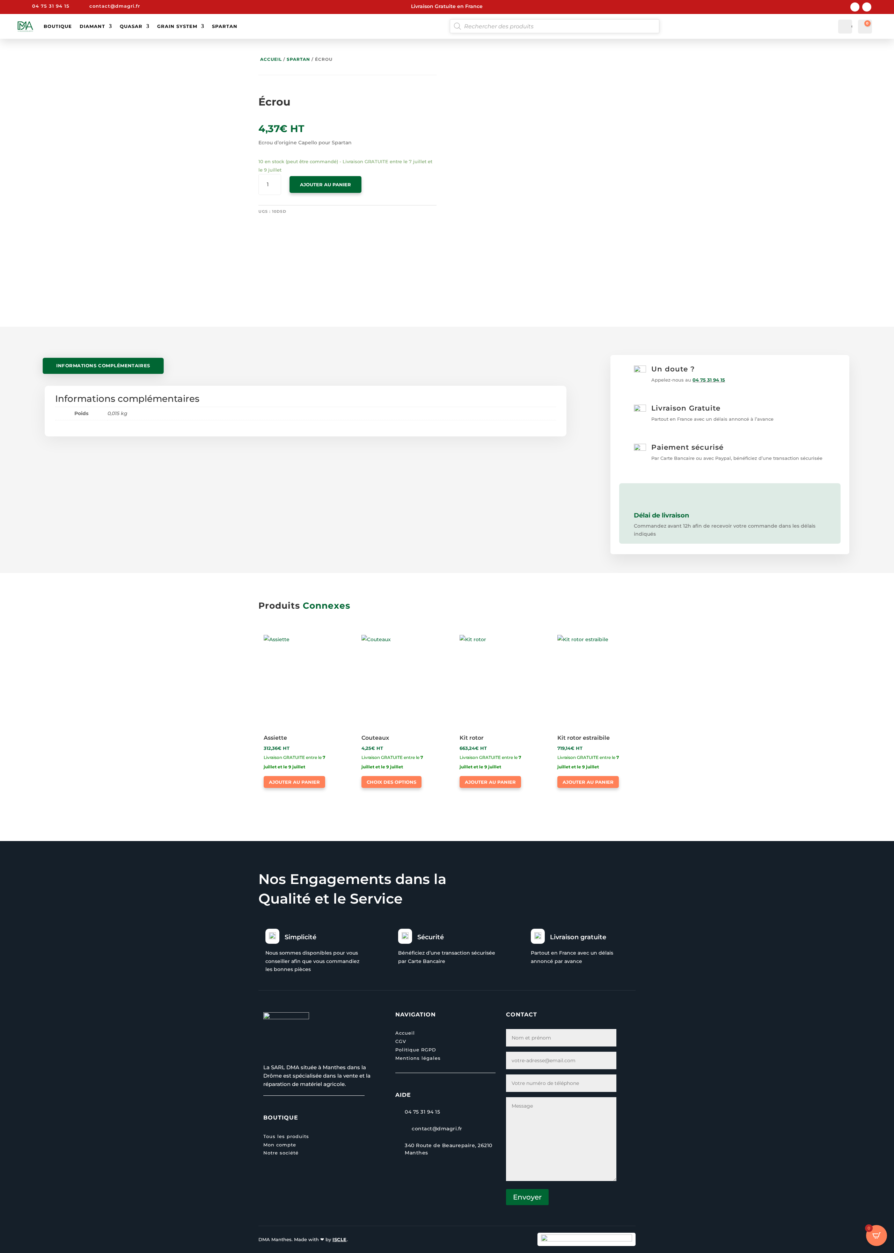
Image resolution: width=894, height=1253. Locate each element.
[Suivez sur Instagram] (866, 7)
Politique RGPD (415, 1049)
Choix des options (391, 782)
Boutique (58, 26)
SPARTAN (224, 26)
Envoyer (527, 1197)
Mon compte (279, 1144)
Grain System (177, 26)
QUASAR (131, 26)
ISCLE (339, 1239)
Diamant (92, 26)
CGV (400, 1041)
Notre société (281, 1153)
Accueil (271, 59)
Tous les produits (286, 1136)
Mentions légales (418, 1058)
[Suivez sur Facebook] (854, 7)
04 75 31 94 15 (709, 380)
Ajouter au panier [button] (294, 782)
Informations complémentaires (103, 366)
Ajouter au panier (325, 184)
